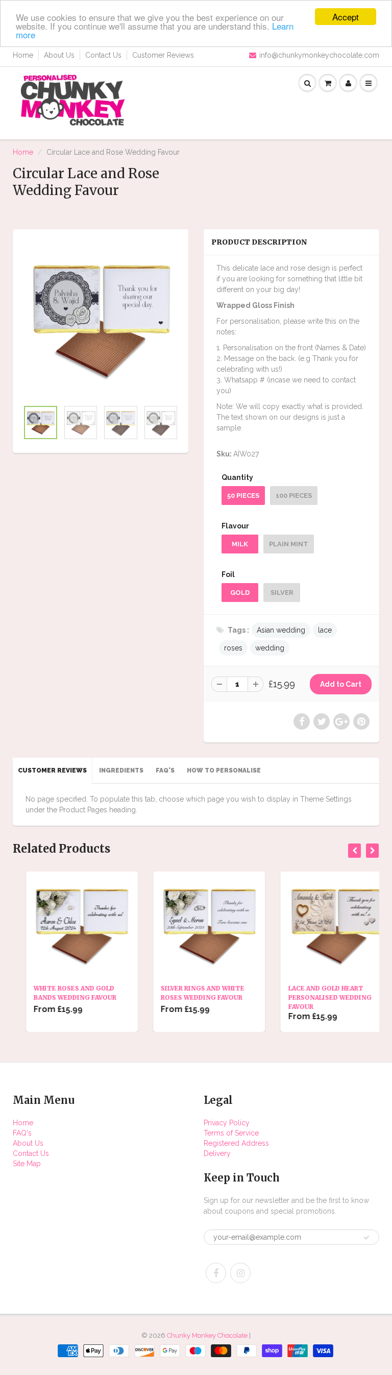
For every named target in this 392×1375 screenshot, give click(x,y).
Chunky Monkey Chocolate (207, 1335)
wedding (269, 648)
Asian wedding (281, 630)
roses (233, 648)
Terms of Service (231, 1133)
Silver (282, 592)
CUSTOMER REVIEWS (52, 770)
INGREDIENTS (121, 770)
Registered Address (236, 1143)
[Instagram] (240, 1273)
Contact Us (103, 55)
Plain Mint (288, 544)
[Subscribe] (366, 1237)
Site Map (27, 1164)
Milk (240, 544)
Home (23, 55)
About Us (59, 55)
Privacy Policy (227, 1123)
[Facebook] (216, 1273)
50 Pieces (243, 495)
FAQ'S (165, 770)
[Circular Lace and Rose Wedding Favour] (100, 319)
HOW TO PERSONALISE (224, 770)
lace (325, 630)
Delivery (217, 1153)
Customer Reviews (163, 55)
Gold (240, 592)
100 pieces (294, 495)
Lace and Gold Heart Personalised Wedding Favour (316, 997)
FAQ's (22, 1133)
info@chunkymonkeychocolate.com (319, 55)
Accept (345, 16)
